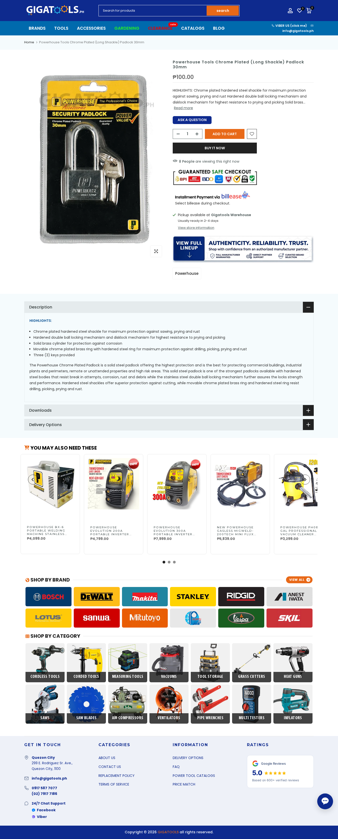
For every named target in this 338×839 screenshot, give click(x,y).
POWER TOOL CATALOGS (194, 775)
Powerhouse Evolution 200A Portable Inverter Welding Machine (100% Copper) (109, 534)
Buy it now (215, 148)
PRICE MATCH (184, 784)
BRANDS (37, 28)
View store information (196, 228)
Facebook (46, 810)
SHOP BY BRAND (49, 579)
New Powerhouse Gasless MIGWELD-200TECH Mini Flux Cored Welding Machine (235, 534)
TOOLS (61, 28)
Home (29, 42)
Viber (42, 816)
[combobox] (153, 11)
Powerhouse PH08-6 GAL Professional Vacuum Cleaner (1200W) (301, 532)
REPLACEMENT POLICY (116, 775)
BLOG (219, 28)
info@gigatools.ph (298, 31)
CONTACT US (109, 766)
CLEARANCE (162, 28)
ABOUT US (106, 757)
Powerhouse (186, 273)
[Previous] (33, 479)
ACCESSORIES (91, 28)
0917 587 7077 (44, 788)
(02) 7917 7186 (44, 793)
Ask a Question (192, 119)
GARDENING (126, 28)
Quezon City (43, 757)
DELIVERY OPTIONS (188, 757)
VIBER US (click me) (291, 26)
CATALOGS (192, 28)
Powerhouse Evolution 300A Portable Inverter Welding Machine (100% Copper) (173, 534)
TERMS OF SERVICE (113, 784)
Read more (183, 108)
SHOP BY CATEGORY (54, 636)
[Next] (305, 479)
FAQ (176, 766)
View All (297, 580)
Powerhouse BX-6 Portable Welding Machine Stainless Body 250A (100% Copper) (46, 534)
